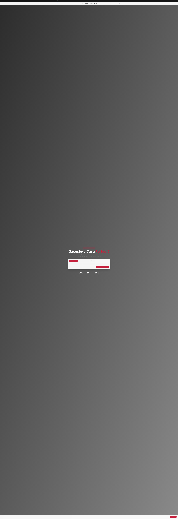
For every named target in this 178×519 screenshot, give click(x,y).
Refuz (167, 516)
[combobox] (75, 264)
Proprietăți (86, 3)
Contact (95, 3)
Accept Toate (173, 516)
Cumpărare (81, 260)
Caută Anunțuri (102, 266)
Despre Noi (91, 3)
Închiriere (86, 260)
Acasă (82, 3)
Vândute (92, 260)
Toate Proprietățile (73, 260)
